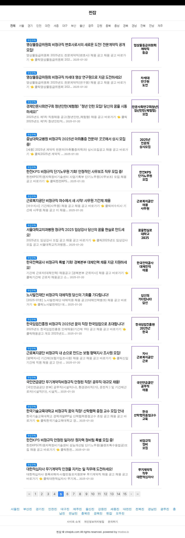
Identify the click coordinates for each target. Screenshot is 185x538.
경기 (30, 25)
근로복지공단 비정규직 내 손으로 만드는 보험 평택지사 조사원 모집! (73, 353)
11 (99, 494)
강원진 (102, 509)
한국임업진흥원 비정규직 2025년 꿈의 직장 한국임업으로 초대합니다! (75, 324)
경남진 (152, 509)
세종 (56, 25)
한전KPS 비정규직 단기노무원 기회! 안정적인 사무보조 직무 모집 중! (74, 172)
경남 (134, 25)
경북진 (98, 513)
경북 (125, 25)
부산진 (27, 509)
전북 (142, 25)
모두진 (120, 513)
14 (118, 494)
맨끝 (137, 494)
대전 (47, 25)
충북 (108, 25)
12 (105, 494)
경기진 (40, 509)
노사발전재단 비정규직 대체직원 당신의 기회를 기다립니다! (67, 295)
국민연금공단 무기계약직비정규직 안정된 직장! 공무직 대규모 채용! (73, 382)
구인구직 (31, 40)
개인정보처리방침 (94, 521)
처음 (29, 494)
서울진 (15, 509)
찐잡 (109, 513)
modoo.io (123, 531)
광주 (90, 25)
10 (92, 494)
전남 (151, 25)
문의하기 (113, 521)
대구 (64, 25)
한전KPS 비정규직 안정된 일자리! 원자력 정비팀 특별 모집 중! (70, 440)
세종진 (115, 509)
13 (112, 494)
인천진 (52, 509)
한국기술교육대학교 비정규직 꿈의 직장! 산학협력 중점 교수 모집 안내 (75, 411)
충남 (116, 25)
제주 (160, 25)
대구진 (65, 509)
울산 (82, 25)
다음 (131, 494)
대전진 (127, 509)
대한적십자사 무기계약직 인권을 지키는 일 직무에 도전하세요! (69, 469)
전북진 (139, 509)
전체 (12, 25)
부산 (73, 25)
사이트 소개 (73, 521)
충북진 (85, 513)
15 (125, 494)
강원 (99, 25)
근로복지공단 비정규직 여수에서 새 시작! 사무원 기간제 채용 (68, 201)
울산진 (90, 509)
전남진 (73, 513)
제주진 (77, 509)
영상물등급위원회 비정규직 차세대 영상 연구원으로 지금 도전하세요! (74, 77)
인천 (38, 25)
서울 (21, 25)
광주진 (164, 509)
